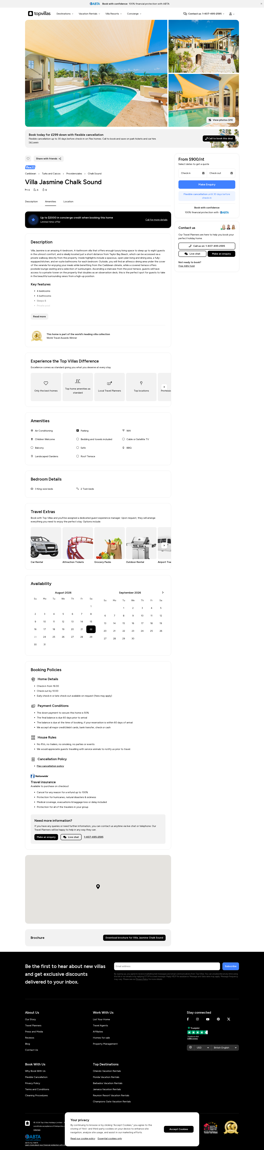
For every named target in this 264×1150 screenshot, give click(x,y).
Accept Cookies (178, 1129)
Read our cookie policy (82, 1138)
